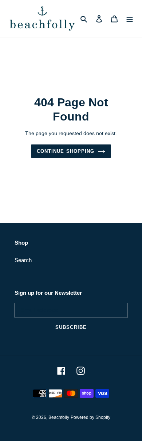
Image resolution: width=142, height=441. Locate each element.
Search (23, 260)
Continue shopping (65, 151)
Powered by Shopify (90, 417)
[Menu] (129, 18)
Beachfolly (58, 417)
